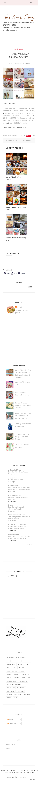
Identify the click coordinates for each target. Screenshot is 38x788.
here (24, 128)
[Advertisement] (20, 44)
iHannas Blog (13, 534)
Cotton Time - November (15, 113)
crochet (21, 667)
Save (29, 135)
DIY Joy (11, 505)
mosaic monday (18, 49)
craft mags (26, 661)
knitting (16, 677)
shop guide (17, 694)
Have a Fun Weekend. (15, 480)
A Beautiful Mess (14, 470)
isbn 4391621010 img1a (18, 123)
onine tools (23, 681)
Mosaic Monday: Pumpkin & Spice (16, 208)
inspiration (25, 674)
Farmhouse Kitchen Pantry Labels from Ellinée (22, 436)
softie (9, 697)
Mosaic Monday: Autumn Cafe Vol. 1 (15, 178)
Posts (11, 719)
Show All (29, 544)
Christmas (10, 657)
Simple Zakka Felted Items (24, 111)
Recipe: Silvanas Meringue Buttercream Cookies (23, 405)
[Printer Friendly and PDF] (14, 275)
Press (8, 748)
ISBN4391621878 (9, 118)
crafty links (11, 664)
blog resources (21, 657)
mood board (26, 677)
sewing (9, 694)
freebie (21, 671)
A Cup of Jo (12, 478)
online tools (21, 687)
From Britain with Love (17, 515)
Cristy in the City (14, 495)
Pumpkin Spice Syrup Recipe (18, 472)
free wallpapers (12, 671)
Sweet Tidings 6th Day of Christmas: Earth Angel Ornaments (23, 415)
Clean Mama (13, 485)
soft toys (27, 694)
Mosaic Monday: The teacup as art (16, 239)
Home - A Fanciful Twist (17, 525)
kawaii (9, 677)
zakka (15, 697)
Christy (12, 63)
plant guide (10, 691)
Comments (13, 723)
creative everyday (23, 664)
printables (20, 691)
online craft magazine (14, 684)
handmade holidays (13, 674)
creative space (11, 667)
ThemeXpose (22, 777)
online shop (10, 687)
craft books (16, 661)
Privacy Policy (11, 744)
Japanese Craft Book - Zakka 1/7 (16, 108)
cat (8, 661)
